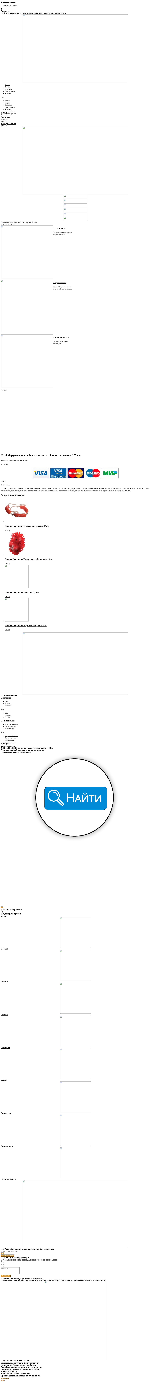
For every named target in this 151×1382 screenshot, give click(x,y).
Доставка (5, 117)
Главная (3, 222)
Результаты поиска (7, 1255)
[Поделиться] (4, 1378)
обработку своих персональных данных (37, 1280)
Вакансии (8, 706)
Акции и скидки (59, 228)
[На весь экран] (6, 1378)
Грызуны (5, 1047)
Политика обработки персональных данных (22, 750)
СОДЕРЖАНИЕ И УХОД (21, 222)
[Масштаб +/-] (8, 1378)
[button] (75, 97)
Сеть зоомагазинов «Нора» (9, 5)
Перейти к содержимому (8, 2)
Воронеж (5, 11)
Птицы (4, 1014)
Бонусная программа (11, 724)
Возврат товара (9, 728)
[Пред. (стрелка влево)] (1, 1380)
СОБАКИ (9, 222)
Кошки (4, 981)
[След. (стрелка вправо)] (4, 1380)
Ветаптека (6, 1113)
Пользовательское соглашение (16, 752)
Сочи (3, 916)
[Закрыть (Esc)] (1, 1378)
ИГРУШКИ (32, 222)
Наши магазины (10, 91)
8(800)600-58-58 (8, 113)
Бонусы (7, 87)
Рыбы (4, 1080)
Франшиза (8, 93)
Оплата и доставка (10, 726)
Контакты (8, 703)
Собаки (4, 949)
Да (2, 911)
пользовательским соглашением (89, 1280)
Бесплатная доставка (61, 337)
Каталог (7, 85)
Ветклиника (8, 89)
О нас (6, 701)
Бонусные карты (59, 283)
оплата (4, 119)
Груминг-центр (8, 1179)
